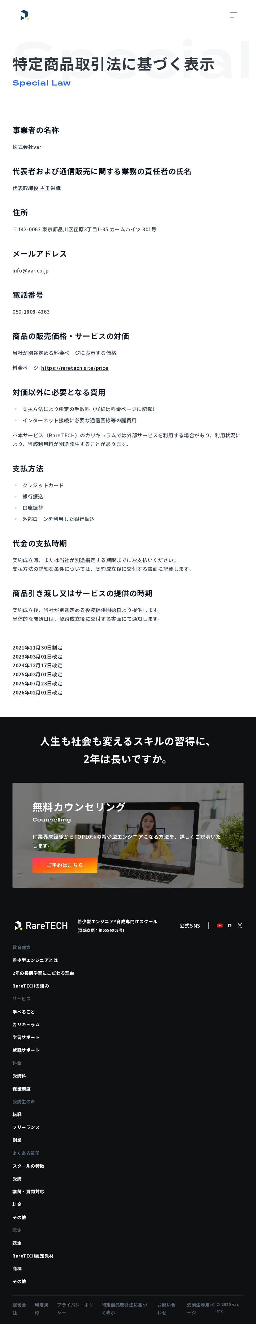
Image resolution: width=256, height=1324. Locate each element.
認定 (17, 1230)
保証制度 (21, 1089)
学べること (23, 1011)
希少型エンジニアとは (35, 960)
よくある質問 (26, 1153)
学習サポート (26, 1037)
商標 (17, 1268)
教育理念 (21, 947)
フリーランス (26, 1127)
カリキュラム (26, 1024)
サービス (21, 998)
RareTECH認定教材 (33, 1256)
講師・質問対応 (28, 1191)
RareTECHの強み (30, 986)
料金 (17, 1063)
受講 (17, 1178)
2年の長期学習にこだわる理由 (43, 973)
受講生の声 (23, 1101)
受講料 (19, 1075)
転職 (17, 1114)
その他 (19, 1217)
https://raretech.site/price (74, 367)
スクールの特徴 (28, 1166)
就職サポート (26, 1050)
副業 (17, 1140)
